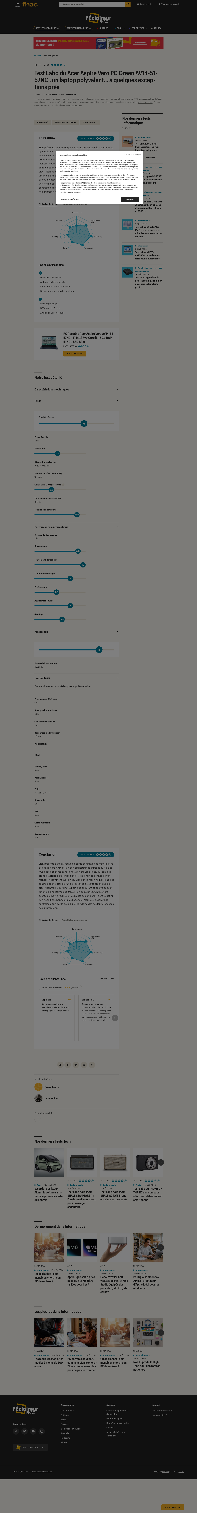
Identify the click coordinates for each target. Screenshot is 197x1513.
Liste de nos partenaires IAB (70, 192)
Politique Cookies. (129, 179)
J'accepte (130, 199)
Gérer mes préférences (70, 199)
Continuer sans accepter (132, 154)
